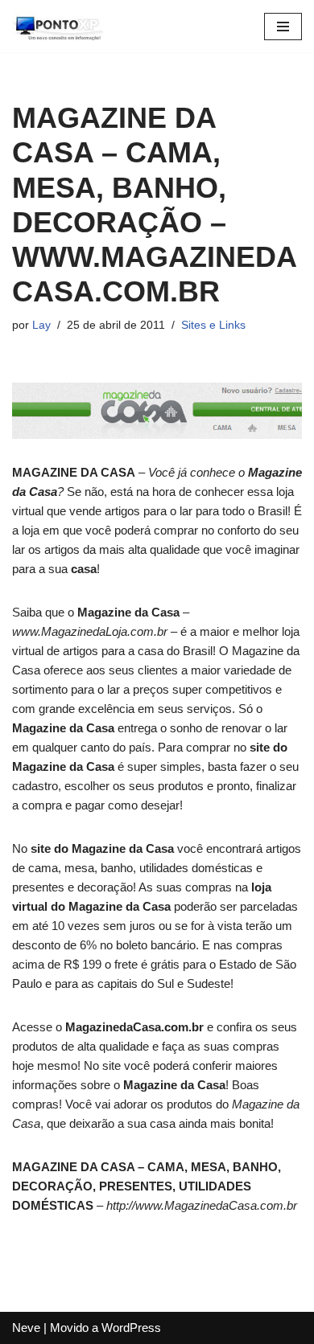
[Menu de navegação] (283, 26)
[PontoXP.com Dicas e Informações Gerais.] (60, 26)
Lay (41, 325)
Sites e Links (213, 325)
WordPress (131, 1327)
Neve (26, 1327)
